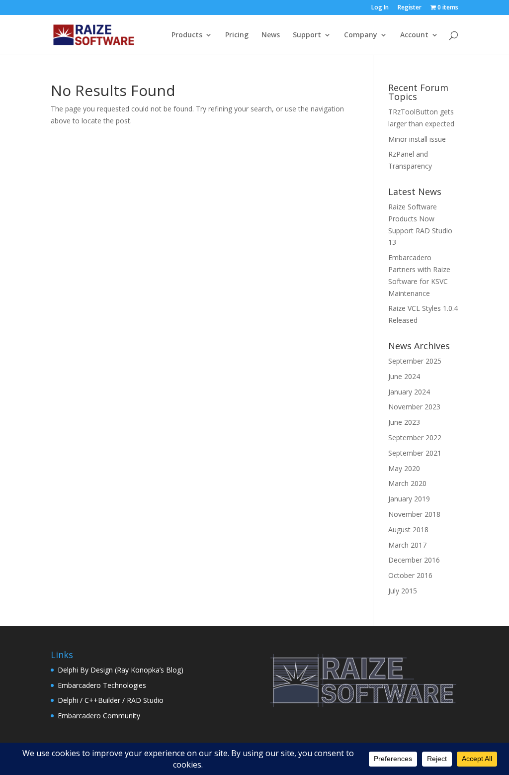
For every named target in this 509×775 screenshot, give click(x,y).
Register (410, 7)
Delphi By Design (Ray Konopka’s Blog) (120, 670)
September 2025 (414, 361)
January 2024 (409, 391)
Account (414, 35)
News (270, 35)
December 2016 (414, 560)
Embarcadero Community (99, 715)
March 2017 (407, 545)
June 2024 (404, 376)
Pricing (237, 35)
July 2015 (402, 590)
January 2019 (409, 498)
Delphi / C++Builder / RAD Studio (111, 700)
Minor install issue (417, 139)
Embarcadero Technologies (102, 685)
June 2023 (404, 422)
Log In (380, 7)
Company (360, 35)
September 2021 (414, 453)
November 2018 (414, 514)
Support (307, 35)
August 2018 (408, 529)
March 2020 (407, 483)
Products (186, 35)
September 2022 (414, 437)
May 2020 (404, 468)
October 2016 (410, 575)
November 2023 (414, 406)
